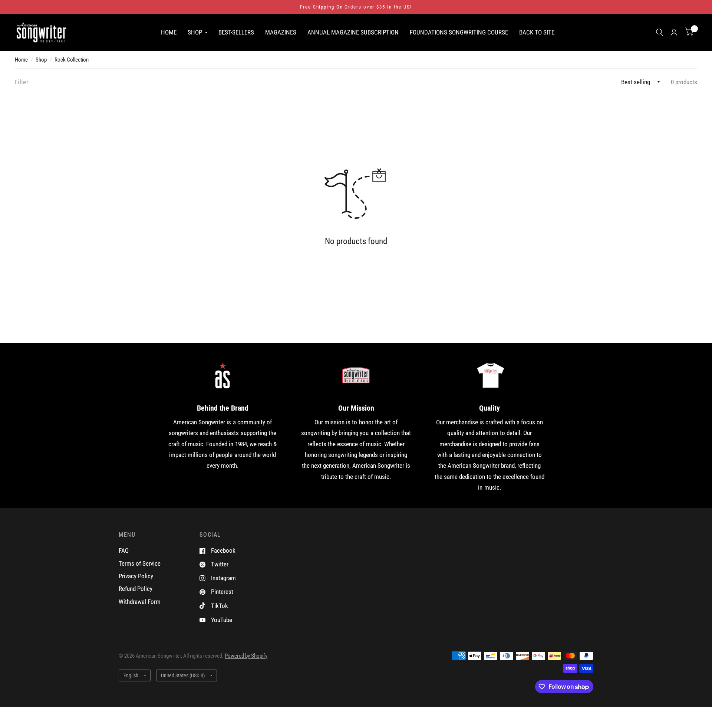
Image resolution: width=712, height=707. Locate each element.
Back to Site (536, 32)
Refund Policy (135, 588)
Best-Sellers (236, 32)
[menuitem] (168, 32)
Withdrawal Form (140, 601)
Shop (195, 32)
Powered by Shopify (246, 655)
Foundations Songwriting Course (459, 32)
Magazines (280, 32)
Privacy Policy (136, 576)
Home (169, 32)
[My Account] (674, 32)
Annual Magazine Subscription (353, 32)
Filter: (22, 82)
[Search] (659, 32)
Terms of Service (140, 563)
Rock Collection (72, 59)
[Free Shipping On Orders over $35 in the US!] (356, 7)
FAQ (124, 550)
